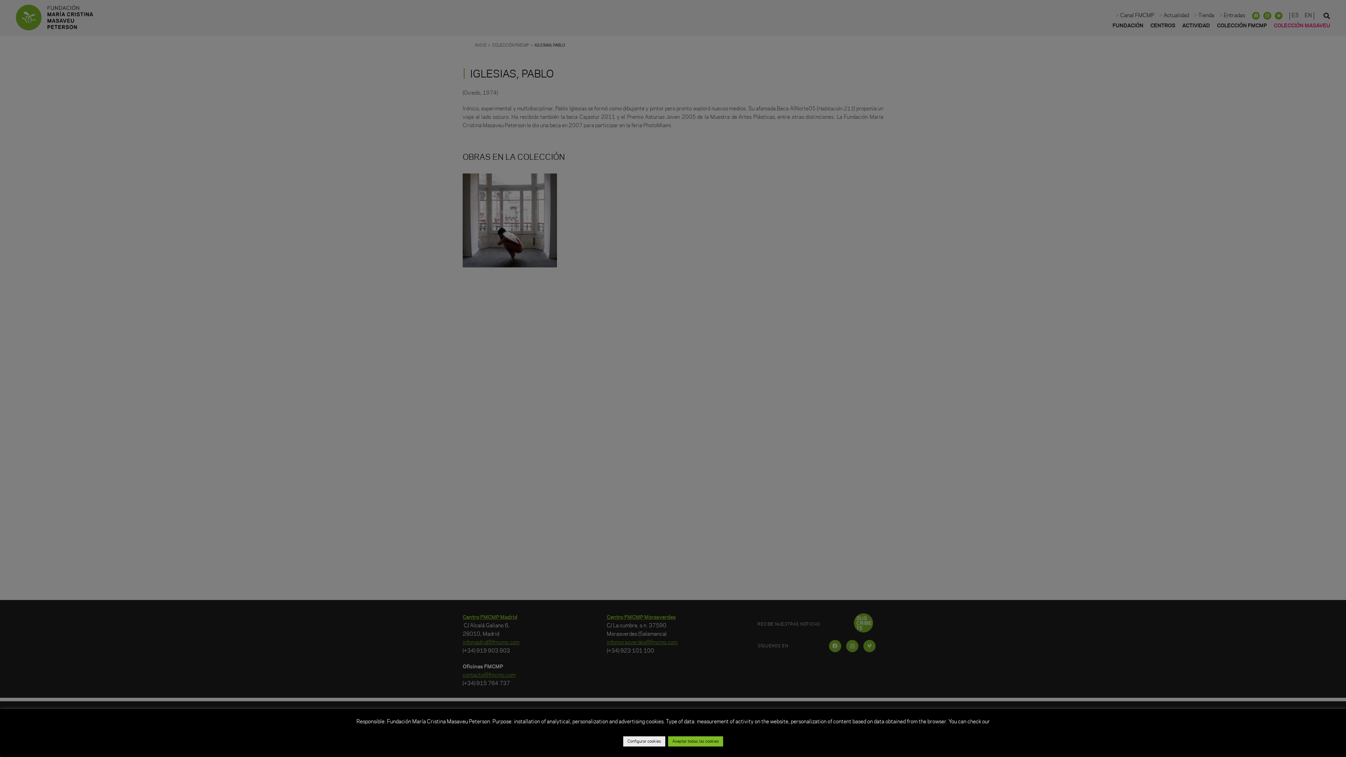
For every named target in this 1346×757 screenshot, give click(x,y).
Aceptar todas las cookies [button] (695, 741)
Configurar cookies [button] (644, 741)
